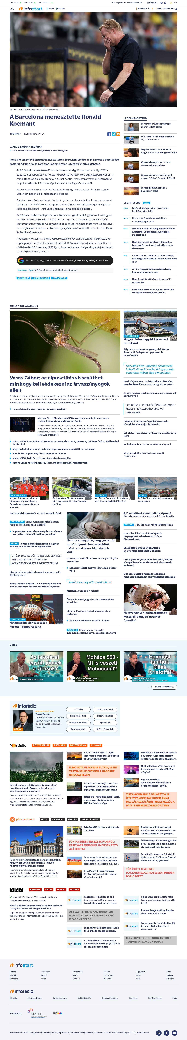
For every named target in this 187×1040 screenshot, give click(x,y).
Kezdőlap (22, 270)
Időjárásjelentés (84, 998)
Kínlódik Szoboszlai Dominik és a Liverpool (147, 444)
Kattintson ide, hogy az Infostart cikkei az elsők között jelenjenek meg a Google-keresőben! (67, 261)
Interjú (75, 975)
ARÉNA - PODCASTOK (165, 8)
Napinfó (107, 979)
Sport (31, 270)
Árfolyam (59, 745)
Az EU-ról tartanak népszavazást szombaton (155, 500)
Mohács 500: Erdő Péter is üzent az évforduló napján (41, 458)
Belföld (13, 972)
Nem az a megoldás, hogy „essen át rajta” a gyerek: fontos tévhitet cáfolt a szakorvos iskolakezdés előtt (91, 546)
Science (74, 890)
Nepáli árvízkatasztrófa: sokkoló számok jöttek (35, 513)
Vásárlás (57, 819)
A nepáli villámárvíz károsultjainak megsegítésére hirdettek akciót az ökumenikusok (143, 536)
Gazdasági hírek (154, 998)
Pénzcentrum (41, 745)
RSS (132, 1033)
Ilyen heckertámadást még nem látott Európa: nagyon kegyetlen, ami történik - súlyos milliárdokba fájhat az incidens (35, 863)
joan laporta (59, 278)
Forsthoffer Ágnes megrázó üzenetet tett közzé (39, 454)
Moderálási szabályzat (105, 1033)
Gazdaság (14, 979)
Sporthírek (133, 998)
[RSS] (159, 1033)
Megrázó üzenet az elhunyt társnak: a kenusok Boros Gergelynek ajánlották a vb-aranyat (24, 503)
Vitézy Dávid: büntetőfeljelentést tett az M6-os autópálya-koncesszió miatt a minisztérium (37, 560)
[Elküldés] (118, 134)
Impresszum (63, 1033)
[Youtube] (174, 1033)
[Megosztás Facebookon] (109, 134)
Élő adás (79, 709)
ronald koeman (41, 278)
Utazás (72, 819)
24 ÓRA (146, 203)
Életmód (76, 979)
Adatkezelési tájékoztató (82, 1033)
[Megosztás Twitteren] (114, 134)
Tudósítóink (78, 972)
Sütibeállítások (142, 1033)
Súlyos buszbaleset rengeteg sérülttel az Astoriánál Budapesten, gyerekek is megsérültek (146, 352)
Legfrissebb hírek (35, 998)
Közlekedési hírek (60, 998)
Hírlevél (170, 975)
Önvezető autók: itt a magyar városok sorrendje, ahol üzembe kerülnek (69, 501)
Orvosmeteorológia (110, 998)
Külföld (13, 975)
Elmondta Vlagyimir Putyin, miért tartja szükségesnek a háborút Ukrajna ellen (93, 771)
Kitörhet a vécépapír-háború (83, 591)
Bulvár (107, 972)
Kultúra (44, 975)
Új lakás (96, 745)
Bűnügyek (108, 975)
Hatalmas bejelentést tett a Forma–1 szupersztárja (28, 624)
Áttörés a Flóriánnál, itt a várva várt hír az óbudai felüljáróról (111, 500)
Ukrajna (61, 8)
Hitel (44, 819)
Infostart (15, 134)
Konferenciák (78, 745)
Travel (61, 890)
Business (35, 890)
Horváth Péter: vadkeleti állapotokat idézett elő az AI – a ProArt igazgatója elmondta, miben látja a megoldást (150, 369)
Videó (138, 979)
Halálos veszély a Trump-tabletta (90, 582)
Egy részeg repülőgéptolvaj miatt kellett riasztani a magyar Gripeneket (150, 409)
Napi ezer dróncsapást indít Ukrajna (89, 621)
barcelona (23, 278)
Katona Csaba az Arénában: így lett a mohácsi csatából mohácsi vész (50, 463)
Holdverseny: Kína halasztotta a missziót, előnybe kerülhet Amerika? (145, 616)
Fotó (169, 972)
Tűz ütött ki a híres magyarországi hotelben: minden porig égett (150, 873)
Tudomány (45, 972)
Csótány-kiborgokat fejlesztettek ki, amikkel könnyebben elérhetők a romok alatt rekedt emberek (148, 563)
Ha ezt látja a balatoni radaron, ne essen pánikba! (39, 409)
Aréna (174, 998)
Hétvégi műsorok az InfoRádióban (154, 525)
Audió (138, 975)
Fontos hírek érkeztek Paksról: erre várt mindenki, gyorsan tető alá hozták (93, 845)
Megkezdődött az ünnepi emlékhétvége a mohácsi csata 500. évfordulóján (53, 449)
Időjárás (170, 979)
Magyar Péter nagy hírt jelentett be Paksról (146, 341)
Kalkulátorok (89, 819)
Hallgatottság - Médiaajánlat (43, 1033)
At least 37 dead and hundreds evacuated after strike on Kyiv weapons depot (91, 916)
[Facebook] (166, 1033)
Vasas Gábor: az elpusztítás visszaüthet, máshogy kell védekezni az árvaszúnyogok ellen (60, 384)
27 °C (174, 3)
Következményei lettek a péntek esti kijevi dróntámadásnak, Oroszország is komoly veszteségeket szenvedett (33, 788)
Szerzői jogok (123, 1033)
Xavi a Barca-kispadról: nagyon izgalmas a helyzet (40, 151)
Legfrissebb (140, 972)
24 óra (51, 8)
